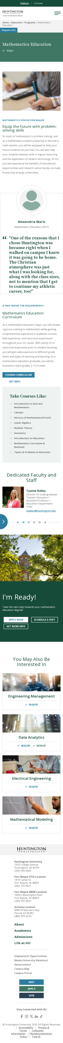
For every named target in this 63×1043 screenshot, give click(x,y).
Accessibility (26, 1027)
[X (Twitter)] (31, 1016)
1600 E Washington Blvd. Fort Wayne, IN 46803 (28, 896)
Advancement (22, 964)
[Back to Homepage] (31, 849)
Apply (31, 988)
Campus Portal (23, 973)
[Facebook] (22, 1016)
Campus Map (21, 968)
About (19, 924)
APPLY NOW (16, 619)
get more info (15, 626)
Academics (22, 931)
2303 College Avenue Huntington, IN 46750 (26, 866)
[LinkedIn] (36, 1016)
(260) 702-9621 (22, 886)
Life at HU (22, 943)
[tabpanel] (31, 501)
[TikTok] (41, 1016)
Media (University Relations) (31, 960)
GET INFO (14, 381)
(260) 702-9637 (22, 901)
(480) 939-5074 (22, 916)
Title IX (36, 1036)
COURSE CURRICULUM (18, 375)
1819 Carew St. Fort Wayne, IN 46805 (26, 881)
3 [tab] (34, 522)
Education (16, 22)
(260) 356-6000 (22, 870)
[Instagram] (26, 1016)
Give (31, 995)
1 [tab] (23, 522)
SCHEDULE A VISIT (44, 619)
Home (5, 22)
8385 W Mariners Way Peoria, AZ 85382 (26, 911)
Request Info (9, 30)
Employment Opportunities (30, 956)
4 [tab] (39, 522)
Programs (29, 22)
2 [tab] (29, 522)
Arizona (38, 3)
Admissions (23, 937)
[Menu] (57, 13)
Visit (31, 982)
